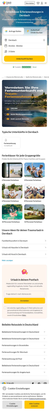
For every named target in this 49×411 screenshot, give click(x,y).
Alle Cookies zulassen (34, 404)
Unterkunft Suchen (24, 59)
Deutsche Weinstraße (14, 77)
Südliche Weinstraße (34, 77)
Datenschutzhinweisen (37, 399)
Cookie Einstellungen (12, 404)
